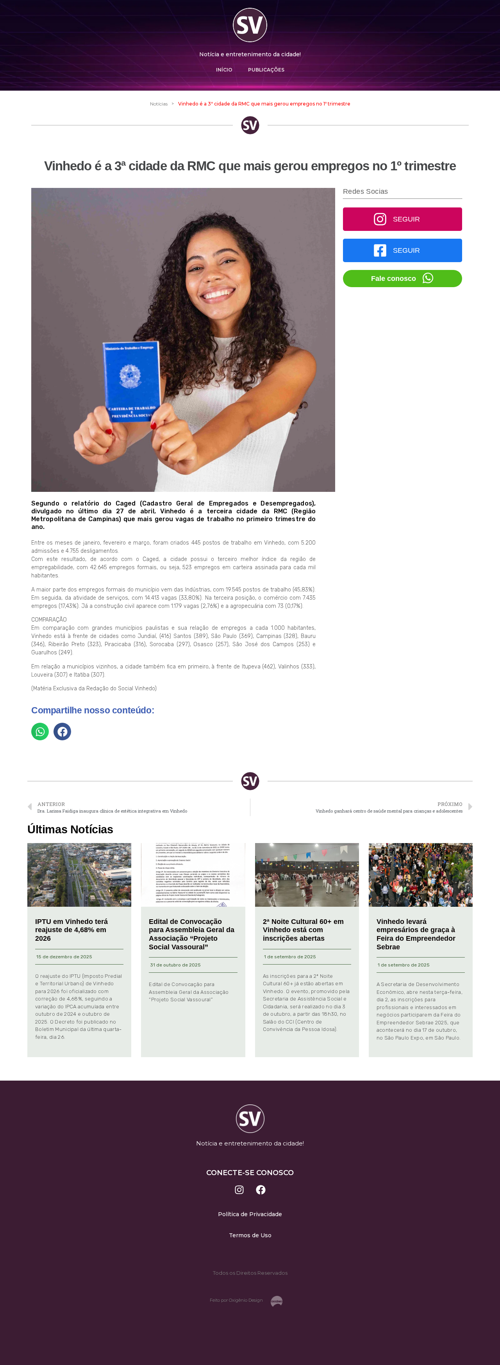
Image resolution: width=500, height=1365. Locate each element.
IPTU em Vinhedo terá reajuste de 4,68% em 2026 (71, 930)
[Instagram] (239, 1190)
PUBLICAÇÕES (266, 70)
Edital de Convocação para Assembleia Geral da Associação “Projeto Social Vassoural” (191, 934)
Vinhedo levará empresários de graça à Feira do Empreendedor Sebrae (416, 934)
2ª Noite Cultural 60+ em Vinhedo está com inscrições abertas (303, 930)
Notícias (159, 104)
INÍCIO (224, 70)
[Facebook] (261, 1190)
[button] (40, 731)
